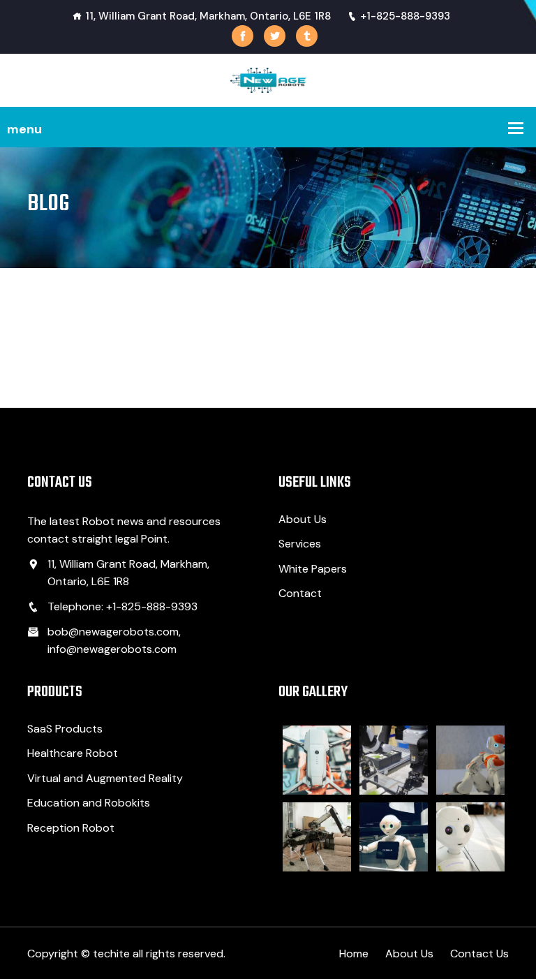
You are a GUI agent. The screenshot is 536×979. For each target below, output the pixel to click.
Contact (300, 593)
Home (353, 953)
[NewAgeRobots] (268, 79)
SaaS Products (65, 728)
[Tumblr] (307, 36)
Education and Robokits (88, 802)
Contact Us (479, 953)
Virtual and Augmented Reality (105, 778)
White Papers (312, 568)
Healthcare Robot (72, 753)
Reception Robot (70, 827)
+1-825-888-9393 (405, 16)
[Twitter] (274, 36)
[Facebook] (242, 36)
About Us (302, 519)
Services (299, 543)
